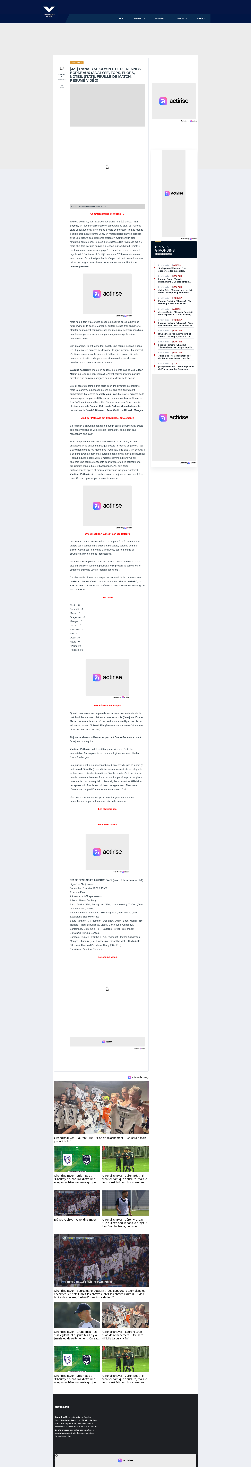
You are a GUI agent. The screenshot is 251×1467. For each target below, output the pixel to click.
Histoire (181, 18)
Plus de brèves (163, 254)
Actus (121, 18)
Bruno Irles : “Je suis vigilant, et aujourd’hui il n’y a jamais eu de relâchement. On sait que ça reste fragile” (175, 335)
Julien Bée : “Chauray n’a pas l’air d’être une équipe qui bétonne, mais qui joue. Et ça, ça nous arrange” (175, 291)
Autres (200, 18)
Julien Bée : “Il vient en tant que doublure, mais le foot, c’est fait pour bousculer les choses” (174, 357)
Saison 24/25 (160, 18)
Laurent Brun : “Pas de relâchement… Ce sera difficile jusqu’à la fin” (173, 280)
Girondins (138, 18)
